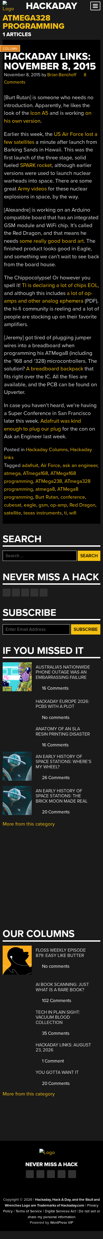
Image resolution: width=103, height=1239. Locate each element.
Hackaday (51, 6)
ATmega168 (35, 473)
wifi (72, 513)
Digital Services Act (60, 1211)
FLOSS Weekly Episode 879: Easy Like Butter (61, 952)
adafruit (30, 465)
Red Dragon (82, 505)
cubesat (12, 505)
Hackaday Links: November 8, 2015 (50, 61)
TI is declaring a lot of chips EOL (60, 285)
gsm (43, 505)
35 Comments (55, 1033)
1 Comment (52, 1061)
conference (72, 497)
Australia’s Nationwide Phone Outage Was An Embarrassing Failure (63, 672)
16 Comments (55, 688)
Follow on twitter (16, 593)
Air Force (50, 465)
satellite (12, 513)
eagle (30, 505)
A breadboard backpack (54, 368)
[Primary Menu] (95, 6)
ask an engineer (80, 465)
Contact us (44, 593)
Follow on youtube (25, 593)
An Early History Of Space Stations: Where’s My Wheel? (63, 762)
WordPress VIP (61, 1223)
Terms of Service (29, 1211)
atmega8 (45, 489)
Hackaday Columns (47, 449)
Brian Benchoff (61, 75)
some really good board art (52, 241)
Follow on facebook (7, 593)
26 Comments (55, 777)
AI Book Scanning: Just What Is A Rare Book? (62, 987)
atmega (12, 473)
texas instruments (43, 513)
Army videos (32, 188)
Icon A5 (39, 113)
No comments (55, 717)
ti (65, 513)
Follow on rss (34, 593)
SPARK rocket (36, 165)
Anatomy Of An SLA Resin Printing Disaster (63, 731)
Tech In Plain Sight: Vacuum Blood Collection (58, 1017)
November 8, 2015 (22, 75)
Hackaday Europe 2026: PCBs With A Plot (62, 704)
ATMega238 (48, 481)
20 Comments (55, 812)
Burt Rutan (46, 497)
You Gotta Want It (57, 1072)
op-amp (58, 505)
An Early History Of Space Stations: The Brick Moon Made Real (62, 796)
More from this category (29, 824)
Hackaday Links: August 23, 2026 (63, 1047)
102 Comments (56, 1000)
